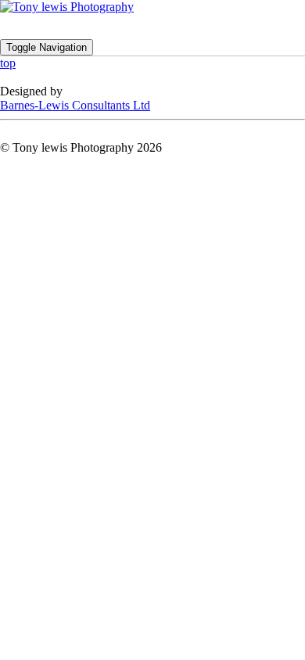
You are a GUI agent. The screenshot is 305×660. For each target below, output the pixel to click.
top (8, 63)
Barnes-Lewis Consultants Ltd (75, 105)
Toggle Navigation (46, 47)
